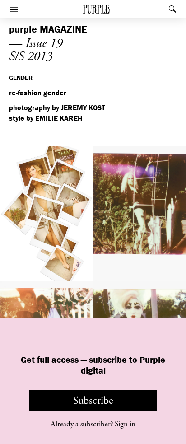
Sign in (125, 424)
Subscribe (93, 400)
